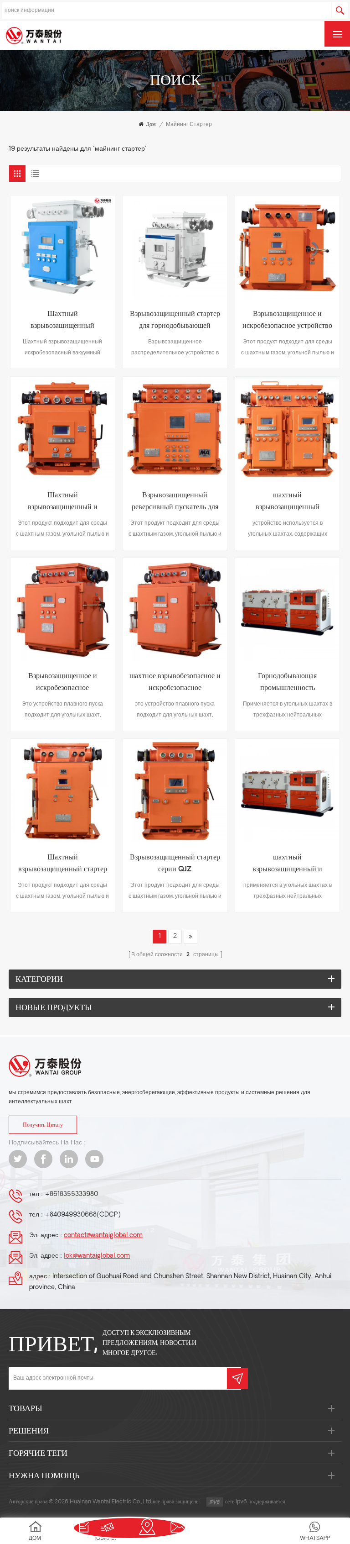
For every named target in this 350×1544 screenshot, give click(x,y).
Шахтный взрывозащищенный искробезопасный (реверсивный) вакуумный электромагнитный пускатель (62, 321)
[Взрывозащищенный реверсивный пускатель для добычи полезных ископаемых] (175, 429)
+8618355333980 (71, 1194)
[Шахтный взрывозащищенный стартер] (62, 791)
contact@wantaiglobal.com (103, 1235)
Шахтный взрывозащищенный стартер (62, 863)
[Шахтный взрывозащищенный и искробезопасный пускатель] (62, 429)
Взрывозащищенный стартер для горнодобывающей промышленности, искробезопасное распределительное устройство (175, 321)
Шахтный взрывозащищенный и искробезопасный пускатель (63, 502)
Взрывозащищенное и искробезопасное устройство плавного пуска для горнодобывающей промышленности (287, 321)
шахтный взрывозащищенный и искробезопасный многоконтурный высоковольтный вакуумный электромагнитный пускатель (287, 864)
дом (151, 124)
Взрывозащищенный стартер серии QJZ (175, 863)
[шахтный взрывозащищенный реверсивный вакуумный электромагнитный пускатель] (287, 429)
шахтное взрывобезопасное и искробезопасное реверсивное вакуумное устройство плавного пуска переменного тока (175, 683)
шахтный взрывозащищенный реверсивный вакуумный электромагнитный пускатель (287, 502)
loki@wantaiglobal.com (97, 1256)
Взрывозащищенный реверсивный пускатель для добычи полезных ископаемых (175, 502)
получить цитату (43, 1125)
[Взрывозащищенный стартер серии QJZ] (175, 791)
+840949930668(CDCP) (83, 1215)
